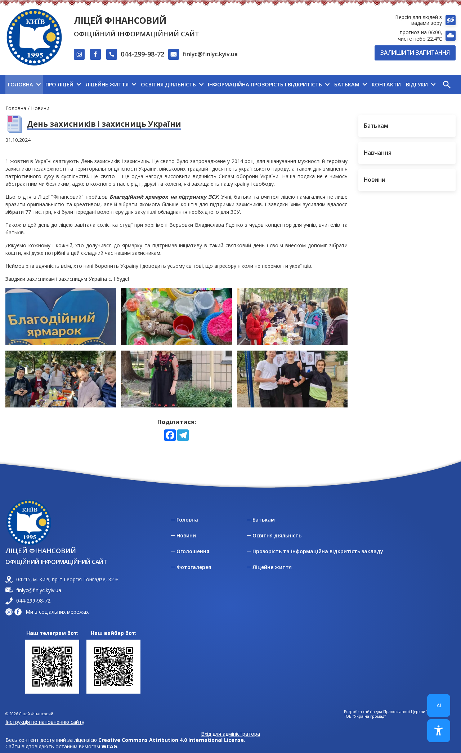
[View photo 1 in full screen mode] (176, 316)
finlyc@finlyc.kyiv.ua (210, 54)
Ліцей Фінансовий (120, 20)
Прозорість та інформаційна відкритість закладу (317, 551)
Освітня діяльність (276, 535)
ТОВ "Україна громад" (365, 716)
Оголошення (192, 551)
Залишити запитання (415, 53)
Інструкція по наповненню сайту (44, 721)
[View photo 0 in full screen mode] (60, 316)
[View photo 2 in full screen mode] (292, 316)
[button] (447, 84)
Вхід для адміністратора (230, 734)
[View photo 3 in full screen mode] (60, 379)
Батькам (263, 520)
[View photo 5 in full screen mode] (292, 379)
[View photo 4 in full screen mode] (176, 379)
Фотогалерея (193, 567)
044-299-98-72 (142, 54)
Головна (15, 108)
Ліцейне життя (272, 567)
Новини (40, 108)
